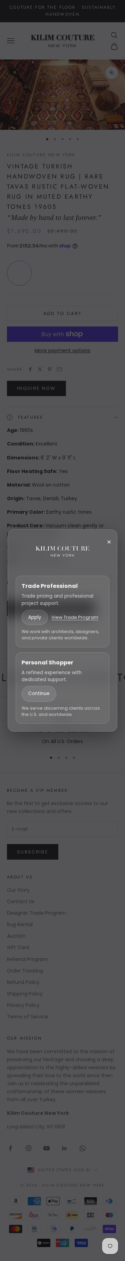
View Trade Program (74, 617)
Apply (34, 617)
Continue (39, 693)
